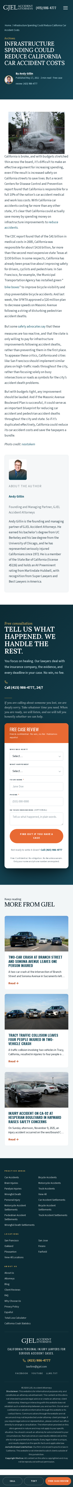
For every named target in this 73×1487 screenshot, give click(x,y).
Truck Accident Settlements (52, 1215)
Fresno (41, 1246)
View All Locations (13, 1257)
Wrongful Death (12, 1194)
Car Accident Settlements (51, 1200)
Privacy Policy (11, 1306)
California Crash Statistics (17, 1323)
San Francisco (11, 1240)
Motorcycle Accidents (49, 1183)
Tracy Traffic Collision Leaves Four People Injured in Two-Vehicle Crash (33, 1039)
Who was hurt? (19, 749)
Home (8, 25)
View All (42, 1194)
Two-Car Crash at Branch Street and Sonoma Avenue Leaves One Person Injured (35, 961)
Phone (14, 794)
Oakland (8, 1246)
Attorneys (9, 1278)
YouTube (37, 1373)
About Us (9, 1273)
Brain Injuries (11, 1183)
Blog (6, 1284)
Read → (13, 983)
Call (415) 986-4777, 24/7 (23, 687)
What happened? (19, 764)
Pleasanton (10, 1251)
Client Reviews (12, 1290)
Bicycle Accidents (47, 1177)
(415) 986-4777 (30, 83)
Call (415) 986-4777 (51, 850)
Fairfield (42, 1251)
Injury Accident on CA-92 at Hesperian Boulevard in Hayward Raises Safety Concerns (34, 1117)
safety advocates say (31, 326)
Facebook (21, 1373)
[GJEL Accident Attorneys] (18, 8)
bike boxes (11, 287)
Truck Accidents (46, 1188)
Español (8, 1312)
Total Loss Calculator (15, 1318)
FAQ (6, 1295)
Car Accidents (11, 1177)
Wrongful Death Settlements (19, 1225)
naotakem (28, 444)
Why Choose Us (12, 1301)
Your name (17, 779)
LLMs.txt (52, 1373)
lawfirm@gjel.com (36, 1367)
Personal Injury (12, 1200)
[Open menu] (65, 8)
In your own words (28, 810)
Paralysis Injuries (12, 1188)
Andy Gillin (26, 74)
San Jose (43, 1240)
